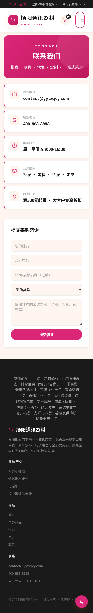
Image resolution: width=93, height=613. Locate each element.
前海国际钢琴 (65, 401)
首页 (11, 514)
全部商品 (15, 522)
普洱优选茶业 (26, 389)
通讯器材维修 (18, 478)
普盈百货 (28, 384)
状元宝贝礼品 (46, 418)
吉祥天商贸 (43, 413)
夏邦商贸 (23, 413)
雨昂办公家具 (49, 384)
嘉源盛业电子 (51, 389)
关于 (11, 536)
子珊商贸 (70, 384)
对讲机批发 (16, 471)
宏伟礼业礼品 (39, 395)
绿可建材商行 (47, 378)
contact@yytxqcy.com (25, 565)
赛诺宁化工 (68, 407)
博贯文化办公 (27, 407)
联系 (11, 544)
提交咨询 (46, 334)
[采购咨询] (81, 601)
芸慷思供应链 (66, 413)
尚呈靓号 (44, 401)
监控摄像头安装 (20, 493)
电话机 (13, 485)
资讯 (11, 529)
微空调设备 (62, 395)
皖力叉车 (48, 407)
